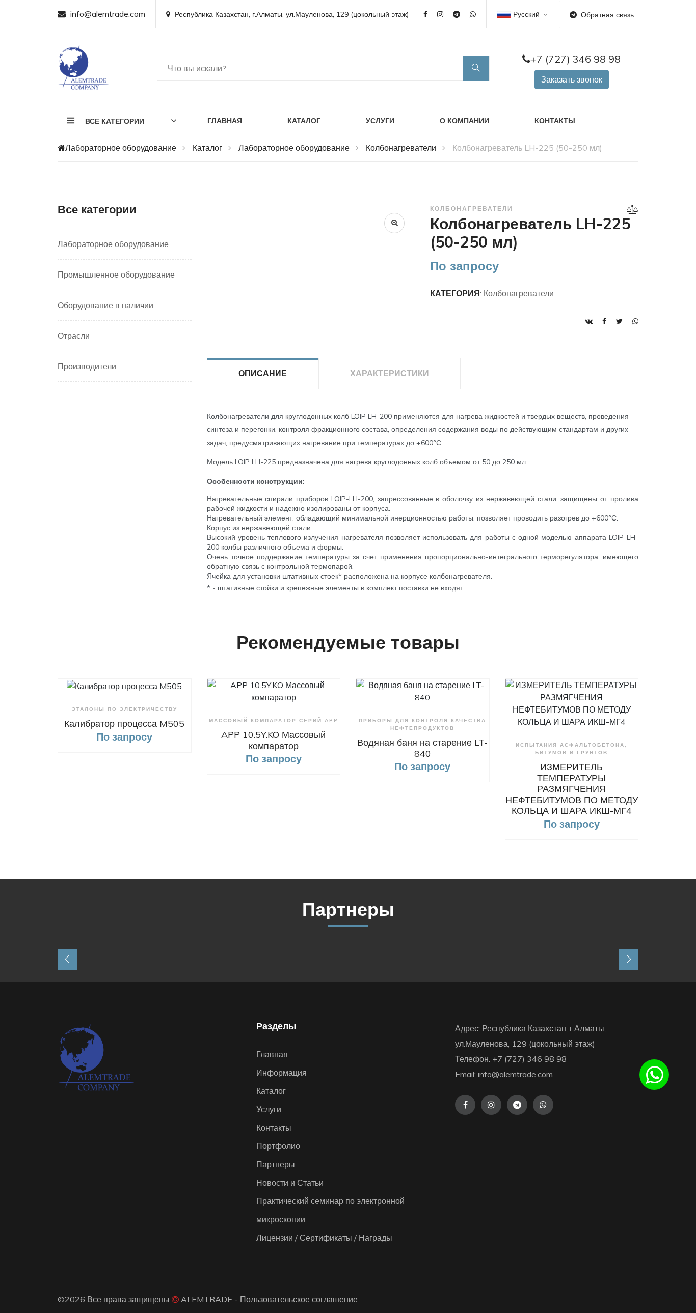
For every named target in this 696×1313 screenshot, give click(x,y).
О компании (464, 120)
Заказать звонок (571, 79)
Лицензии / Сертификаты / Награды (324, 1238)
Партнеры (275, 1164)
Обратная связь (607, 14)
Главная (224, 120)
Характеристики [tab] (389, 373)
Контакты (554, 120)
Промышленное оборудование (116, 274)
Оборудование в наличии (105, 305)
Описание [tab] (262, 373)
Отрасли (74, 336)
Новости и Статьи (290, 1183)
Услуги (380, 120)
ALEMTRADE (206, 1299)
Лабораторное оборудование (120, 148)
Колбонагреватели (401, 148)
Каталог (303, 120)
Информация (281, 1073)
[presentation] (67, 959)
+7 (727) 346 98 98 (575, 58)
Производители (87, 366)
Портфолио (278, 1146)
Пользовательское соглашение (299, 1299)
